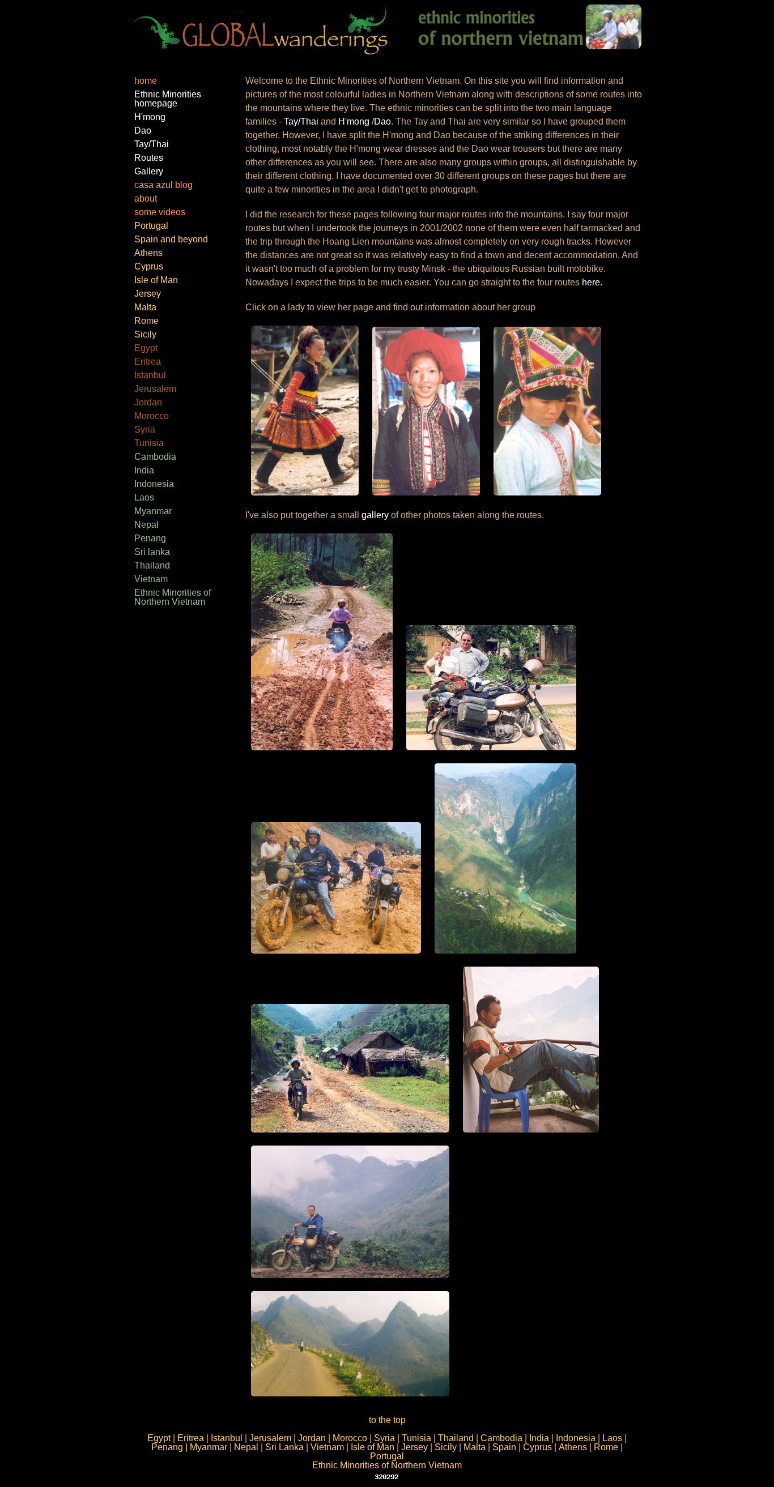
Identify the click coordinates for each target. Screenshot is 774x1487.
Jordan (148, 402)
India (144, 470)
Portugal (151, 225)
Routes (148, 158)
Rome (146, 321)
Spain (504, 1447)
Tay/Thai (151, 144)
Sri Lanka (284, 1447)
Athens (148, 253)
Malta (145, 307)
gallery (375, 515)
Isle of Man (156, 280)
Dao (142, 130)
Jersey (147, 293)
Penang (150, 538)
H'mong (149, 117)
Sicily (145, 334)
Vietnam (151, 579)
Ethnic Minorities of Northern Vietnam (172, 597)
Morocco (151, 416)
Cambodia (155, 457)
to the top (387, 1420)
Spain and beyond (171, 239)
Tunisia (149, 443)
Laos (144, 497)
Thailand (152, 565)
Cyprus (148, 266)
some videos (159, 212)
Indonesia (154, 484)
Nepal (146, 524)
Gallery (148, 171)
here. (591, 282)
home (145, 81)
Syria (144, 429)
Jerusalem (155, 389)
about (145, 198)
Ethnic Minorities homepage (167, 98)
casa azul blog (163, 185)
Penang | (170, 1447)
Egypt (146, 348)
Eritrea (147, 361)
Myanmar (153, 511)
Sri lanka (152, 552)
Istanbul (150, 375)
